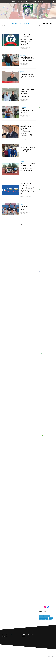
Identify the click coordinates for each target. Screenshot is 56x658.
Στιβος (18, 1)
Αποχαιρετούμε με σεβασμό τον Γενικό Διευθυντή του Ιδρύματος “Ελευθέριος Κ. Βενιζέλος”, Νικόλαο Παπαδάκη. (27, 130)
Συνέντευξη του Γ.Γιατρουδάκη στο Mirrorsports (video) (27, 75)
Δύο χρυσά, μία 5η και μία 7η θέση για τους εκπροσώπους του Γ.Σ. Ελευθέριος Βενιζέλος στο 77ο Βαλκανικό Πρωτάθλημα (27, 188)
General (41, 617)
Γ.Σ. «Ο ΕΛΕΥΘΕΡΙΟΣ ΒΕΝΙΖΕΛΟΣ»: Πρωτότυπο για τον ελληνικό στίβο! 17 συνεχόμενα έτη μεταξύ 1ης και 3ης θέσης (26, 38)
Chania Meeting (47, 616)
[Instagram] (45, 607)
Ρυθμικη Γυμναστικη (25, 1)
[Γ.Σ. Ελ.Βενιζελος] (2, 1)
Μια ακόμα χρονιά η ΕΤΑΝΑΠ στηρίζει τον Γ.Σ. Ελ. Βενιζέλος (27, 58)
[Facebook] (48, 607)
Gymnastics (45, 617)
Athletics (22, 71)
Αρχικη (13, 1)
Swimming (51, 617)
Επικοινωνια (41, 1)
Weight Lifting (49, 619)
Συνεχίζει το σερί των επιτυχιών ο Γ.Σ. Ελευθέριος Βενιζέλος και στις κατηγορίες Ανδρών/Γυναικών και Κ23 (27, 168)
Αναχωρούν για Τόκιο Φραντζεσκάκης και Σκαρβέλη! (27, 149)
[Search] (53, 1)
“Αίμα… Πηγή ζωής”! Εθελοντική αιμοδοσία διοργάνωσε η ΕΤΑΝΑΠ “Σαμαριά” (27, 93)
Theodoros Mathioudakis (26, 47)
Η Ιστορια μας (34, 1)
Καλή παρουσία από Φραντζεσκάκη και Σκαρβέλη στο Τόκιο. (27, 110)
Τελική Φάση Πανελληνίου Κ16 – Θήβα (26, 207)
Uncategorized (23, 55)
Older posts (19, 224)
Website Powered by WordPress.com (28, 654)
